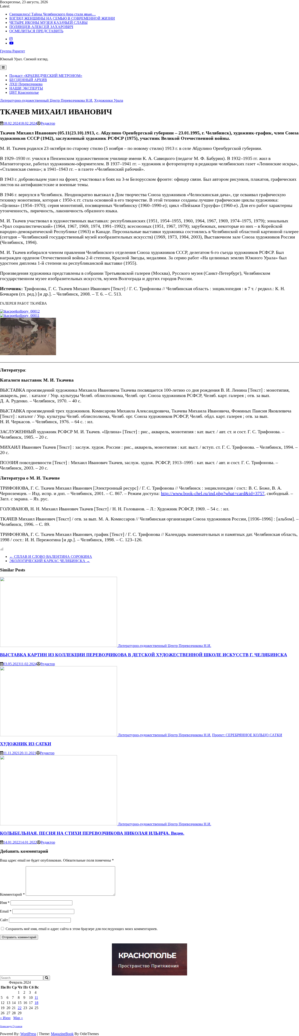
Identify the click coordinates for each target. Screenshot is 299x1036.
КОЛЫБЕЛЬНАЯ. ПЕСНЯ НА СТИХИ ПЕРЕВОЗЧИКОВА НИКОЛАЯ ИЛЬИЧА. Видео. (92, 833)
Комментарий (12, 894)
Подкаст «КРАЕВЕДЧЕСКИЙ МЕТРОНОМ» (45, 76)
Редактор (48, 123)
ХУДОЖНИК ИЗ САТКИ (25, 743)
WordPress (28, 1034)
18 (36, 1003)
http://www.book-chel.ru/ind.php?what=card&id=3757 (212, 493)
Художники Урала (108, 100)
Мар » (18, 1018)
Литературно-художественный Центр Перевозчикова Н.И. (46, 100)
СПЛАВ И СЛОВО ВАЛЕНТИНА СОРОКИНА (50, 557)
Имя (5, 903)
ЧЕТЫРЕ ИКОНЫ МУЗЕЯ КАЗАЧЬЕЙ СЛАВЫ (48, 23)
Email (5, 911)
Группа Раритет (12, 51)
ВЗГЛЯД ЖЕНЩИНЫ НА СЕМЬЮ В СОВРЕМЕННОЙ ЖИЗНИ (62, 18)
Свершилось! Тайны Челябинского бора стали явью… (52, 14)
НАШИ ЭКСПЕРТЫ (26, 88)
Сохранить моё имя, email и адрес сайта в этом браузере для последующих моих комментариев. (82, 929)
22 (19, 1008)
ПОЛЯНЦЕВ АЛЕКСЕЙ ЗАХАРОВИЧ (41, 27)
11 (36, 998)
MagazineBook (62, 1034)
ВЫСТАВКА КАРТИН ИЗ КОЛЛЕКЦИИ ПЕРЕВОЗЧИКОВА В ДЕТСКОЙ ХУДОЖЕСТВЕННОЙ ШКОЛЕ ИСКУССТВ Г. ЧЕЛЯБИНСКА (143, 654)
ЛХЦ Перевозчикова (26, 84)
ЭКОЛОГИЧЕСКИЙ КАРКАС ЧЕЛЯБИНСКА (49, 561)
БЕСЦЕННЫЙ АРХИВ (28, 80)
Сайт (4, 920)
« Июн (5, 1018)
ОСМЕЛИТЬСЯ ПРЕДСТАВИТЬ (36, 31)
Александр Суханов (11, 1026)
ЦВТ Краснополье (24, 92)
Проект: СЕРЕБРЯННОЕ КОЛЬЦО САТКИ (247, 735)
